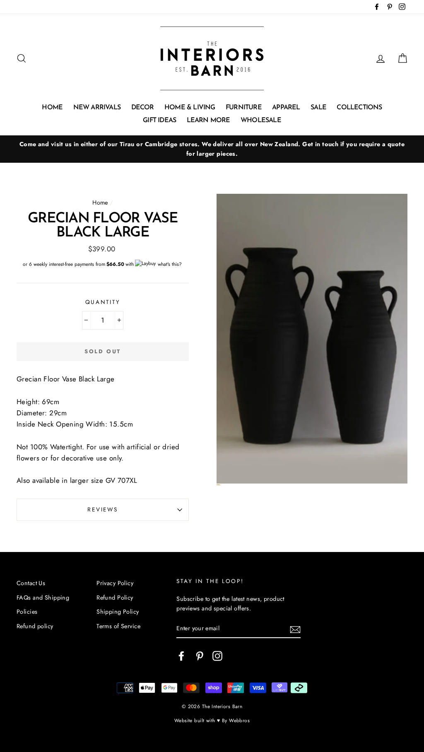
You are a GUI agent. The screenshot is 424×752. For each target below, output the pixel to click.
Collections (359, 107)
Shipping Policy (117, 611)
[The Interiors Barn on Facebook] (181, 656)
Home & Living (189, 107)
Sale (318, 107)
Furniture (244, 107)
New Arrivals (96, 107)
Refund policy (35, 626)
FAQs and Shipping (43, 597)
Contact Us (31, 583)
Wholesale (261, 120)
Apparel (286, 107)
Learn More (208, 120)
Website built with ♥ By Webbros (212, 720)
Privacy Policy (114, 583)
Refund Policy (114, 597)
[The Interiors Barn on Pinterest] (200, 656)
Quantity (102, 302)
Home (52, 107)
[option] (212, 149)
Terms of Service (118, 626)
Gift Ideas (159, 120)
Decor (142, 107)
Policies (27, 611)
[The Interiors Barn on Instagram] (217, 656)
